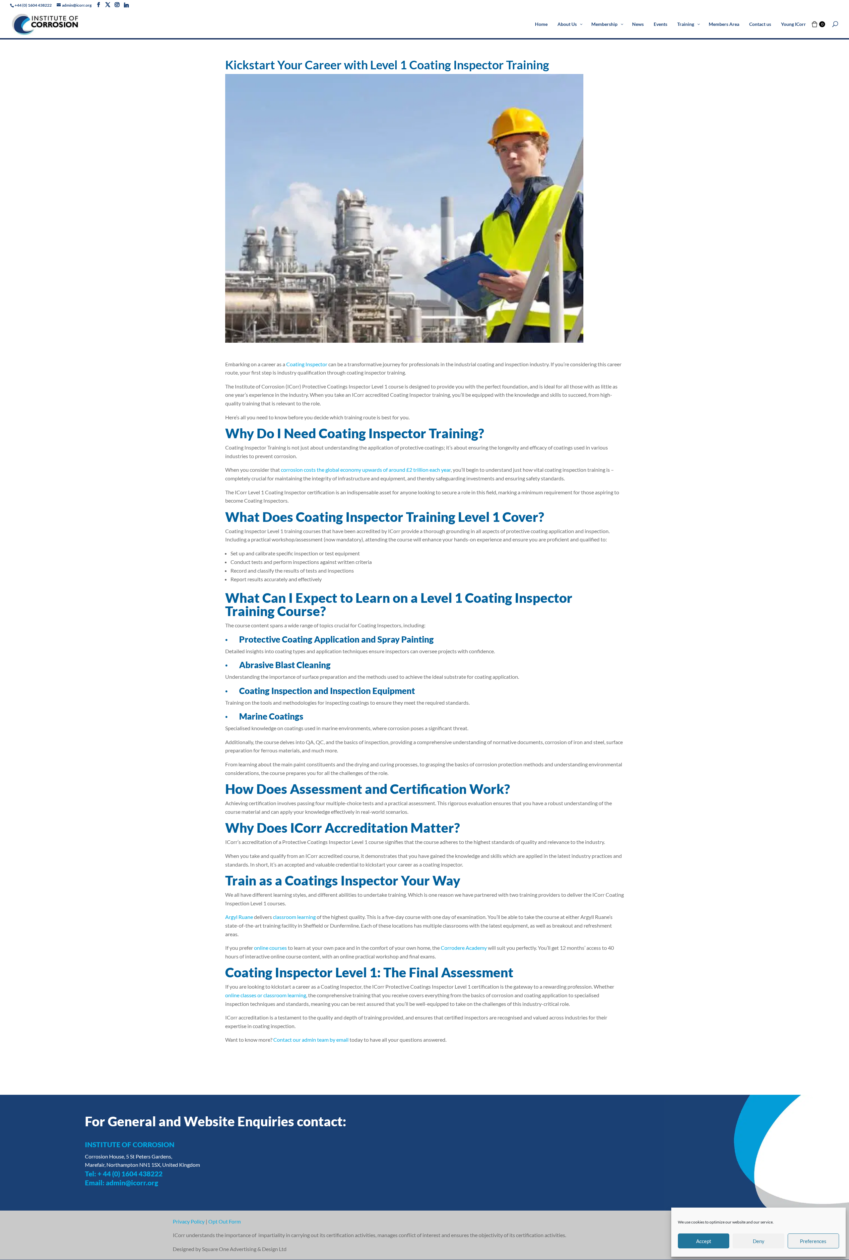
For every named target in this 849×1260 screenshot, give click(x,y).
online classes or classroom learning (265, 995)
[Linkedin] (126, 5)
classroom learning (294, 917)
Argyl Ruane (239, 917)
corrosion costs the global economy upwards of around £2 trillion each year (366, 469)
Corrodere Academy (464, 948)
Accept (703, 1241)
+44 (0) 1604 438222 (33, 5)
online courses (270, 948)
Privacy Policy (189, 1221)
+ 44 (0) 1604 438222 (130, 1173)
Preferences (813, 1241)
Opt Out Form (224, 1221)
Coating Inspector (306, 364)
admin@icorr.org (132, 1182)
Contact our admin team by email (311, 1039)
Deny (758, 1241)
